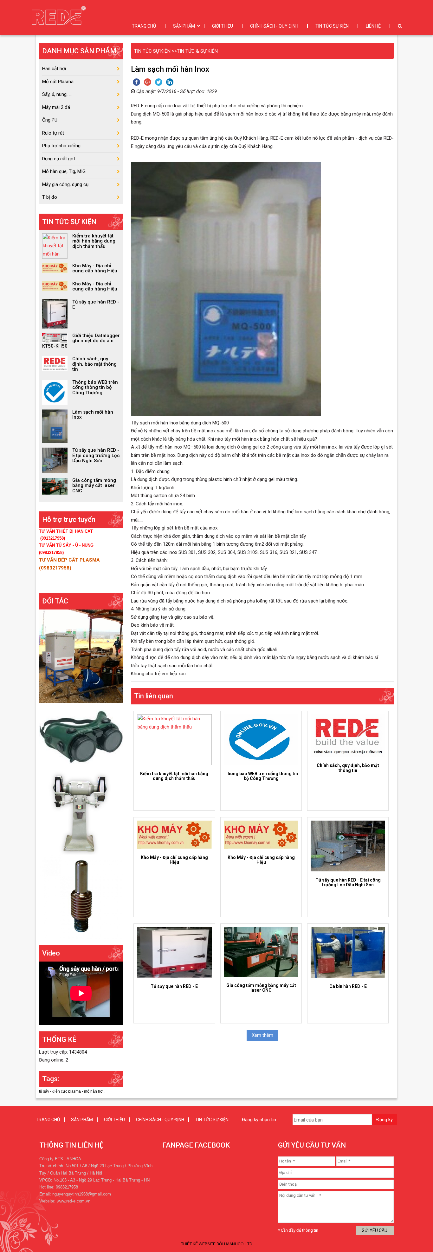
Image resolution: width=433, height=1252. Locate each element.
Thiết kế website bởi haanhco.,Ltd (216, 1244)
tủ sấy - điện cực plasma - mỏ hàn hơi (71, 1091)
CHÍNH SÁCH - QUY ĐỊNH (274, 26)
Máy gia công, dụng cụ (65, 184)
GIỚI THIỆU (222, 26)
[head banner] (60, 17)
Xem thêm (262, 1035)
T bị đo (49, 197)
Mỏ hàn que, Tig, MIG (64, 171)
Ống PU (49, 120)
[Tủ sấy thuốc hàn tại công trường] (81, 656)
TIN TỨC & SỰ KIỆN (197, 51)
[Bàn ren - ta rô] (81, 896)
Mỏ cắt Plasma (58, 81)
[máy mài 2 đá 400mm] (81, 812)
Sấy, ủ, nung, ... (57, 94)
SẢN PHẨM (184, 26)
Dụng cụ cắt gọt (58, 159)
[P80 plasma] (81, 736)
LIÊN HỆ (373, 26)
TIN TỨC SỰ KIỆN (332, 26)
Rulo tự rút (53, 133)
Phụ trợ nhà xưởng (61, 146)
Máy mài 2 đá (56, 107)
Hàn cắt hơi (54, 68)
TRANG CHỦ (144, 26)
